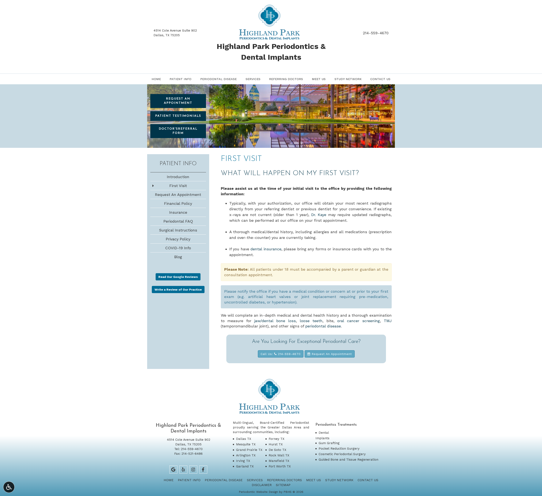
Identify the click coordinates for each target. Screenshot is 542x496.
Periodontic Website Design (258, 491)
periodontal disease (323, 326)
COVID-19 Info (178, 248)
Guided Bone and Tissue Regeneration (348, 459)
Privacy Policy (178, 239)
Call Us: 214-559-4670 (281, 354)
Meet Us (319, 79)
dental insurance (265, 249)
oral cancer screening (358, 321)
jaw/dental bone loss (275, 321)
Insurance (178, 212)
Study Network (348, 79)
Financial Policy (178, 203)
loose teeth (311, 321)
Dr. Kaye (318, 214)
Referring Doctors (286, 79)
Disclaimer (262, 485)
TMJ (388, 321)
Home (156, 79)
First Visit (178, 185)
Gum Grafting (329, 443)
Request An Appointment (331, 354)
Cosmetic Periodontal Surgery (342, 454)
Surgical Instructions (178, 230)
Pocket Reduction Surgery (339, 448)
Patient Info (180, 79)
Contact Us (380, 79)
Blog (178, 257)
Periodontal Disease (218, 79)
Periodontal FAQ (178, 221)
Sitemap (283, 485)
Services (253, 79)
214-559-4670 (376, 33)
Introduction (178, 177)
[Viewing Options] (9, 487)
